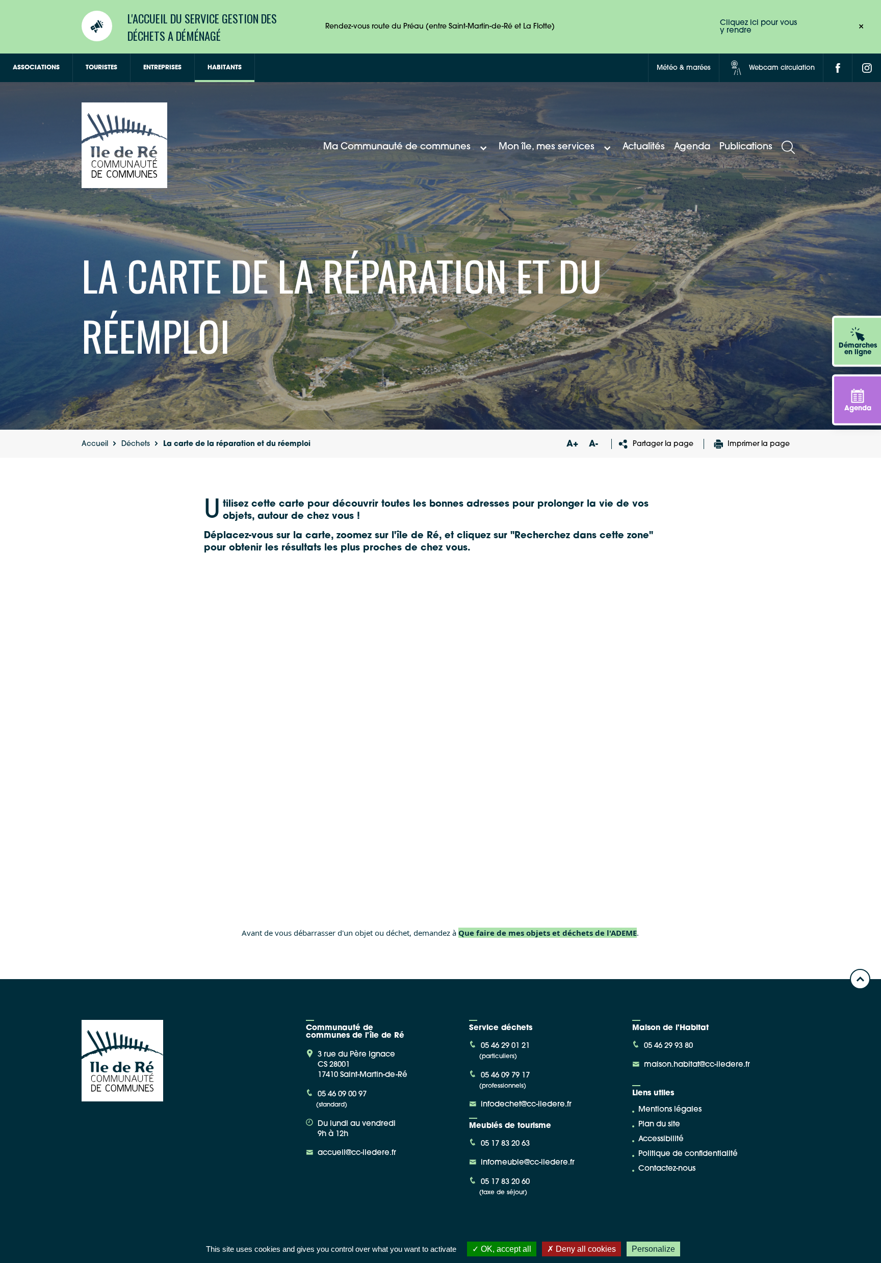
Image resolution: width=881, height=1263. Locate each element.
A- (593, 444)
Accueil (95, 444)
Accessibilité (661, 1139)
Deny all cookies (585, 1249)
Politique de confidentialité (688, 1154)
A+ (572, 444)
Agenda (692, 147)
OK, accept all (505, 1249)
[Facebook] (837, 68)
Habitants (225, 68)
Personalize (653, 1249)
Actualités (644, 147)
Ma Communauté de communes (397, 147)
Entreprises (162, 68)
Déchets (135, 444)
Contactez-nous (666, 1169)
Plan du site (659, 1124)
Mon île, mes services (546, 147)
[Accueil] (124, 184)
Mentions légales (670, 1110)
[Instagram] (866, 68)
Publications (745, 147)
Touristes (101, 68)
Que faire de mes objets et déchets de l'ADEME (547, 933)
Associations (36, 68)
